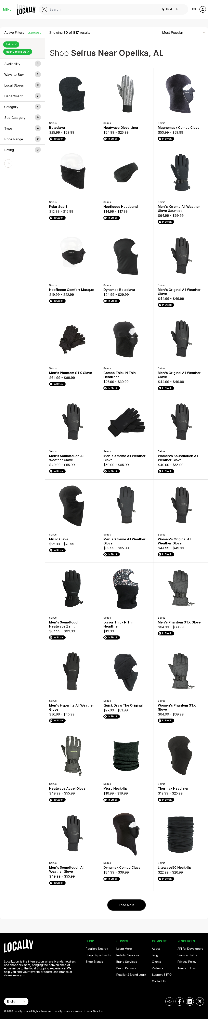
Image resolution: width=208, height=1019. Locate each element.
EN (194, 9)
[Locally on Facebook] (180, 1001)
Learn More (124, 948)
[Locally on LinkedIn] (190, 1001)
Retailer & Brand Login (131, 974)
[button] (22, 64)
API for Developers (190, 948)
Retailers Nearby (97, 948)
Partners (157, 968)
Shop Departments (98, 955)
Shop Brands (94, 961)
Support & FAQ (162, 974)
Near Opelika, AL (16, 51)
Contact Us (159, 981)
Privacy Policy (187, 961)
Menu (7, 9)
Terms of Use (187, 968)
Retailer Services (127, 955)
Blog (155, 955)
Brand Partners (126, 968)
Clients (156, 961)
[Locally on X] (200, 1001)
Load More (126, 905)
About (156, 948)
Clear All (34, 32)
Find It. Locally (175, 9)
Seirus (10, 44)
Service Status (187, 955)
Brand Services (126, 961)
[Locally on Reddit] (169, 1001)
